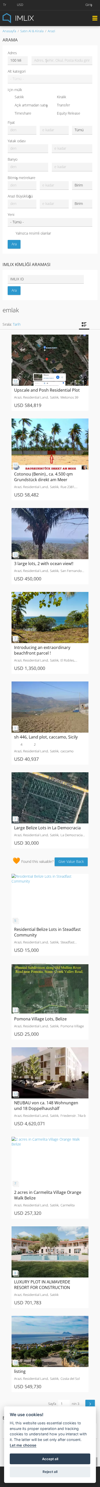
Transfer (63, 105)
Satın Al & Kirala (32, 31)
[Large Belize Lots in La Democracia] (50, 774)
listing (20, 1371)
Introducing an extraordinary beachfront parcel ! (42, 650)
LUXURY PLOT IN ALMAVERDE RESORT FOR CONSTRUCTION (42, 1284)
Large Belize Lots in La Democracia (47, 828)
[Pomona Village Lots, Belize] (50, 965)
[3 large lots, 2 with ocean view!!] (50, 510)
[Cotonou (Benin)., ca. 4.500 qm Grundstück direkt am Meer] (50, 420)
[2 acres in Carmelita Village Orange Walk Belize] (50, 1139)
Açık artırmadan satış (31, 105)
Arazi (51, 31)
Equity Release (68, 113)
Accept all (50, 1459)
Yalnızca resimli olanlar (33, 233)
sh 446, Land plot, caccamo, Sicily (46, 737)
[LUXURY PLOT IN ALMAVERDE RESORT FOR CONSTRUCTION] (50, 1228)
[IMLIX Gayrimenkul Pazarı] (31, 17)
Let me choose (23, 1445)
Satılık (19, 96)
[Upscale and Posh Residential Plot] (50, 337)
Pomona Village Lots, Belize (40, 1019)
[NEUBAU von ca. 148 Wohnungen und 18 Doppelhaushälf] (50, 1049)
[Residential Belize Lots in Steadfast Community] (50, 876)
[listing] (50, 1318)
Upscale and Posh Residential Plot (47, 390)
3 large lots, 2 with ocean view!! (43, 563)
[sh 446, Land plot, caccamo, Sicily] (50, 683)
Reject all (50, 1472)
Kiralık (61, 96)
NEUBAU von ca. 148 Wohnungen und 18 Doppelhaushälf (46, 1105)
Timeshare (23, 113)
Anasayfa (9, 31)
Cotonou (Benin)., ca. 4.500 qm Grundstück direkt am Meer (43, 476)
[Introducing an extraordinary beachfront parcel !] (50, 594)
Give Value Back (71, 861)
